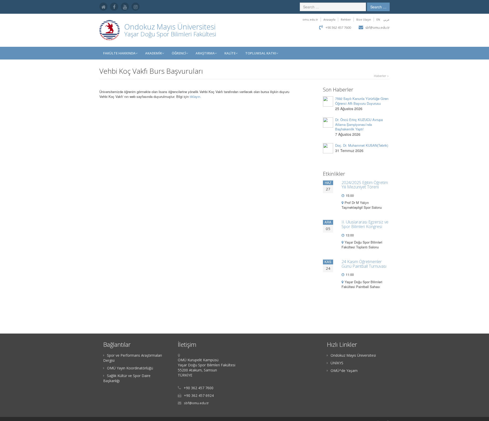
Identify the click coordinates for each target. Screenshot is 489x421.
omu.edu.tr (310, 19)
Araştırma (205, 53)
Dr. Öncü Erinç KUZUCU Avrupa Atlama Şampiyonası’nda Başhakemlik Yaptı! (359, 124)
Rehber (346, 19)
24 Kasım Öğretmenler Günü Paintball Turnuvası (364, 264)
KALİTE (230, 53)
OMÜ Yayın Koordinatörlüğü (130, 368)
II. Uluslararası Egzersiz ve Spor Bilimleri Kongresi (365, 224)
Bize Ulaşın (363, 19)
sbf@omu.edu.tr (377, 27)
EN (378, 19)
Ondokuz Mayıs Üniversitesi (353, 355)
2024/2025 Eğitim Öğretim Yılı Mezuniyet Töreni (365, 185)
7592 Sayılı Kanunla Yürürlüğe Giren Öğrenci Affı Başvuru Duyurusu (361, 101)
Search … (378, 6)
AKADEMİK (153, 53)
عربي (386, 19)
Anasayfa (329, 19)
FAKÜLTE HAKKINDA (119, 53)
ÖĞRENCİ (179, 53)
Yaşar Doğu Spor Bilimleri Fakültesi (170, 34)
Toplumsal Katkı (260, 53)
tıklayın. (195, 96)
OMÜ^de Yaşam (344, 370)
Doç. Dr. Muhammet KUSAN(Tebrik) (361, 145)
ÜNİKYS (337, 362)
